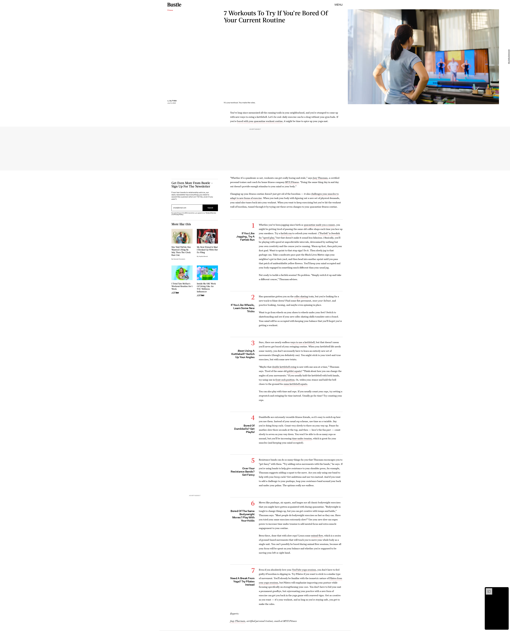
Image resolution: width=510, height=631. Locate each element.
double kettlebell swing (284, 366)
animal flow (317, 535)
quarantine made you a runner (319, 224)
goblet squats (294, 371)
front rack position (285, 379)
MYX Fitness (292, 182)
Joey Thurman (320, 177)
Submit (210, 208)
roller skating (301, 296)
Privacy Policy (178, 214)
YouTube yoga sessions (304, 569)
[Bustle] (174, 4)
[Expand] (488, 589)
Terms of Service (211, 213)
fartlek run (286, 233)
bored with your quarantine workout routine (260, 121)
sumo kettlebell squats (295, 383)
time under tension (302, 438)
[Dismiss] (506, 589)
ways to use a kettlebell (302, 342)
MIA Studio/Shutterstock (509, 57)
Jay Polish (173, 101)
